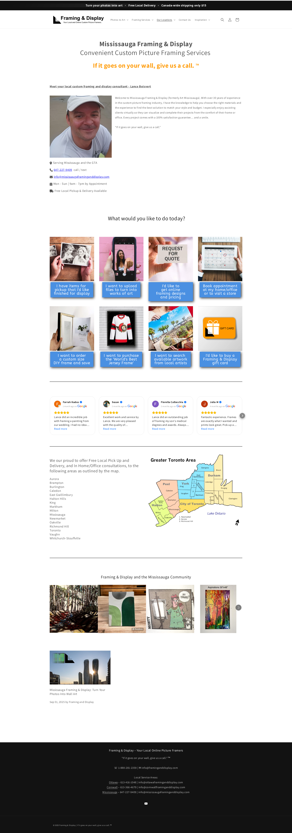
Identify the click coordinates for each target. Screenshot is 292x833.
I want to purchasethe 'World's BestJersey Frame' (121, 359)
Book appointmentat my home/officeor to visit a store (220, 290)
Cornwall (112, 787)
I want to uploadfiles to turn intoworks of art (121, 290)
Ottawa (113, 782)
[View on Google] (57, 404)
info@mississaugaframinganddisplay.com (82, 177)
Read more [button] (60, 429)
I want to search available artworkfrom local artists (170, 359)
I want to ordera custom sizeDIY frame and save (72, 359)
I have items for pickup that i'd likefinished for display (72, 290)
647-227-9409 (63, 170)
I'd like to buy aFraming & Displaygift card (220, 359)
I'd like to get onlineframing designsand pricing (171, 291)
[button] (119, 19)
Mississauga (109, 792)
